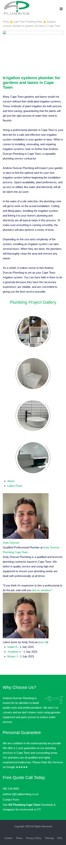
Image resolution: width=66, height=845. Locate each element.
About (10, 481)
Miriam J (12, 656)
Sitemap (49, 838)
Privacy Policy (33, 838)
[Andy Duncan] (26, 537)
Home (6, 21)
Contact (8, 838)
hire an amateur (41, 590)
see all (43, 642)
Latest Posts (14, 485)
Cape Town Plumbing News (27, 21)
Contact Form (11, 799)
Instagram (9, 809)
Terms (19, 838)
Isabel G (12, 646)
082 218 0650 (11, 788)
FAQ (59, 838)
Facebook (47, 804)
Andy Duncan (11, 542)
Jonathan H (14, 651)
